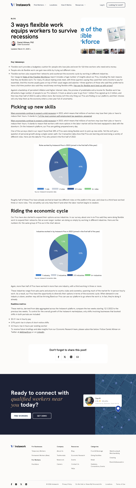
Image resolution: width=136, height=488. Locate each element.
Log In (102, 5)
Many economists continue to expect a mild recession (33, 113)
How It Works (66, 5)
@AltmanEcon (25, 332)
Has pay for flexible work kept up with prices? (93, 85)
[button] (40, 5)
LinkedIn (40, 332)
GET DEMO (42, 416)
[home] (21, 5)
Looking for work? (116, 5)
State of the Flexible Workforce (36, 77)
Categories (94, 447)
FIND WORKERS (21, 416)
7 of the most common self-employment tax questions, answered (65, 116)
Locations (53, 5)
